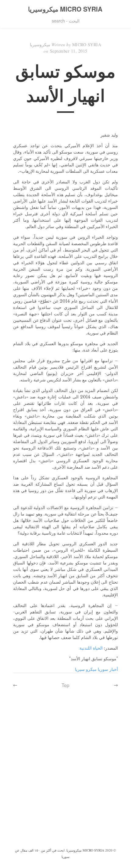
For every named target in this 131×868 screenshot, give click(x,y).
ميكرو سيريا (86, 669)
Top (65, 685)
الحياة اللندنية (91, 648)
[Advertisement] (65, 778)
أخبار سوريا (108, 669)
